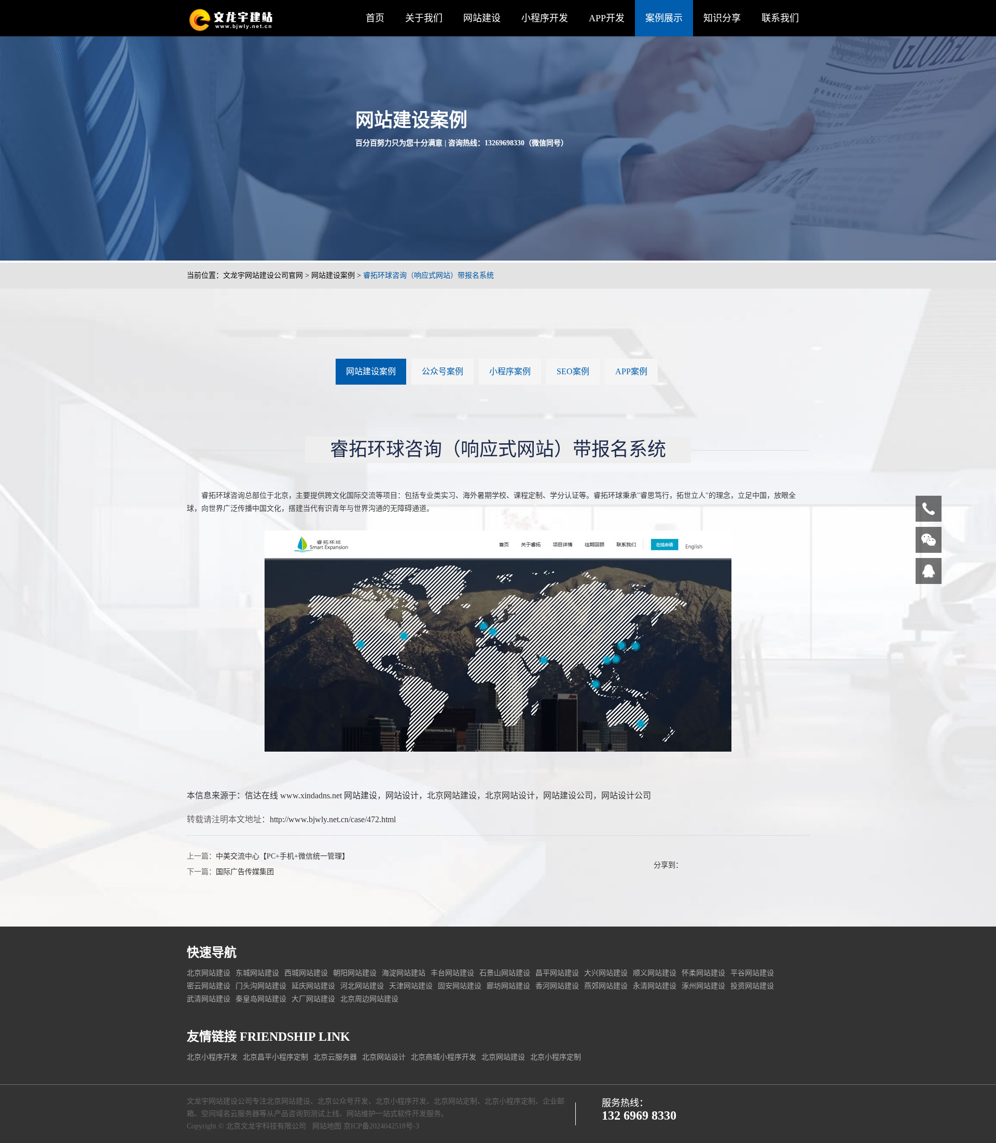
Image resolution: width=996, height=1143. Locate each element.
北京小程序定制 (555, 1057)
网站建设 (482, 18)
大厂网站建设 (313, 999)
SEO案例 (573, 371)
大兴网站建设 (606, 973)
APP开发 (607, 18)
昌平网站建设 (557, 973)
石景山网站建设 (504, 973)
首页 (375, 18)
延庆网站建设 (313, 986)
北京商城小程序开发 (443, 1057)
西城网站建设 (306, 973)
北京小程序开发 (212, 1057)
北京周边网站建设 (369, 999)
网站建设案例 (333, 275)
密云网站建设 (208, 986)
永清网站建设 (654, 986)
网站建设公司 (568, 795)
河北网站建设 (362, 986)
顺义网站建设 (654, 973)
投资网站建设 (752, 986)
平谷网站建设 (752, 973)
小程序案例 (510, 371)
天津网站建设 (411, 986)
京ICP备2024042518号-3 (381, 1126)
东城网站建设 (257, 973)
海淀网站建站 (403, 973)
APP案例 (631, 371)
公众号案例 (442, 371)
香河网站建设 (557, 986)
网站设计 (402, 795)
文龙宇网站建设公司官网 (263, 275)
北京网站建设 (452, 795)
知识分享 (722, 18)
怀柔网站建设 (703, 973)
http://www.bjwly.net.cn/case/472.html (333, 819)
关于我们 (423, 18)
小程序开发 (544, 18)
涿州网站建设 (703, 986)
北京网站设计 (510, 795)
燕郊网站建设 (606, 986)
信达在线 (261, 795)
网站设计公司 (626, 795)
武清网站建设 (208, 999)
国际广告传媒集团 (245, 872)
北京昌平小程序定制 (275, 1057)
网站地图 (326, 1126)
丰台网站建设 (452, 973)
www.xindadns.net (311, 795)
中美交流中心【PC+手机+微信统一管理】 (282, 856)
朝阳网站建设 (355, 973)
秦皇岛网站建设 (261, 999)
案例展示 (664, 18)
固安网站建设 (459, 986)
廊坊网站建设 (508, 986)
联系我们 (780, 18)
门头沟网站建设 (261, 986)
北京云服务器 (335, 1057)
